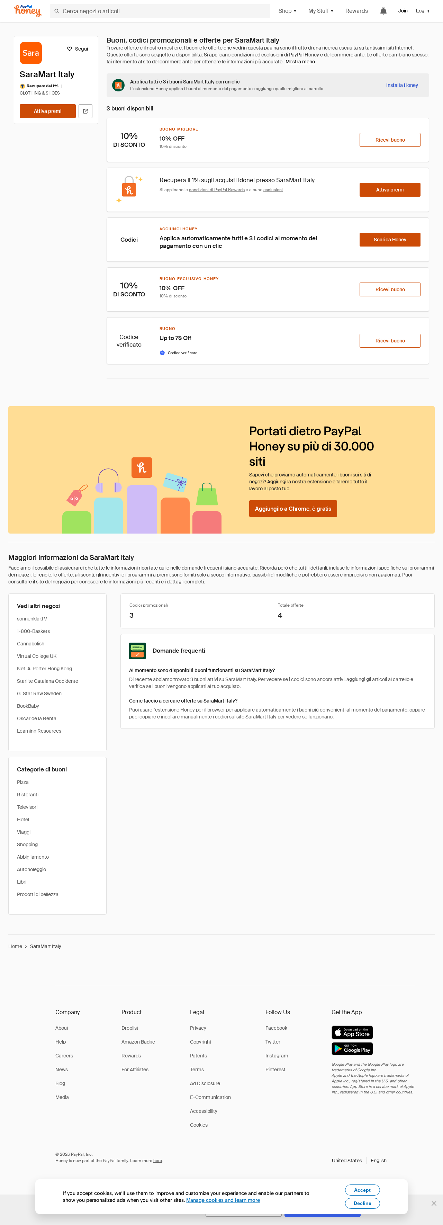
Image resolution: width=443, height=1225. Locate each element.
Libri (21, 882)
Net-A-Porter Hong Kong (44, 668)
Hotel (23, 819)
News (61, 1069)
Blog (60, 1083)
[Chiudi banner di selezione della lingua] (434, 1203)
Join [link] (403, 11)
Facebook (276, 1028)
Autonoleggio (31, 869)
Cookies (199, 1125)
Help (60, 1042)
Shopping (27, 844)
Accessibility (203, 1111)
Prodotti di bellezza (37, 894)
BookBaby (28, 706)
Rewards (356, 11)
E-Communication (210, 1097)
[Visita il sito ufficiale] (85, 111)
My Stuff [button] (318, 11)
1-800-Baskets (33, 631)
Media (62, 1097)
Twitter (272, 1042)
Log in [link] (422, 11)
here (157, 1160)
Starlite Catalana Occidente (47, 681)
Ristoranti (27, 795)
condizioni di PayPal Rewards (217, 190)
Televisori (27, 807)
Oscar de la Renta (36, 718)
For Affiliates (134, 1069)
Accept (362, 1190)
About (62, 1028)
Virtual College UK (36, 656)
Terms (197, 1069)
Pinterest (275, 1069)
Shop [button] (285, 11)
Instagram (276, 1056)
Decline (362, 1203)
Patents (198, 1056)
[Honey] (28, 11)
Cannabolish (30, 644)
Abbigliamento (33, 857)
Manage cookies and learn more (223, 1200)
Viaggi (23, 832)
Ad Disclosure (205, 1083)
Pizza (23, 782)
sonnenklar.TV (32, 619)
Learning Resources (39, 731)
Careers (64, 1056)
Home (15, 946)
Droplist (129, 1028)
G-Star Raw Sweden (39, 693)
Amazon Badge (138, 1042)
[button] (359, 1160)
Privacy (198, 1028)
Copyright (200, 1042)
